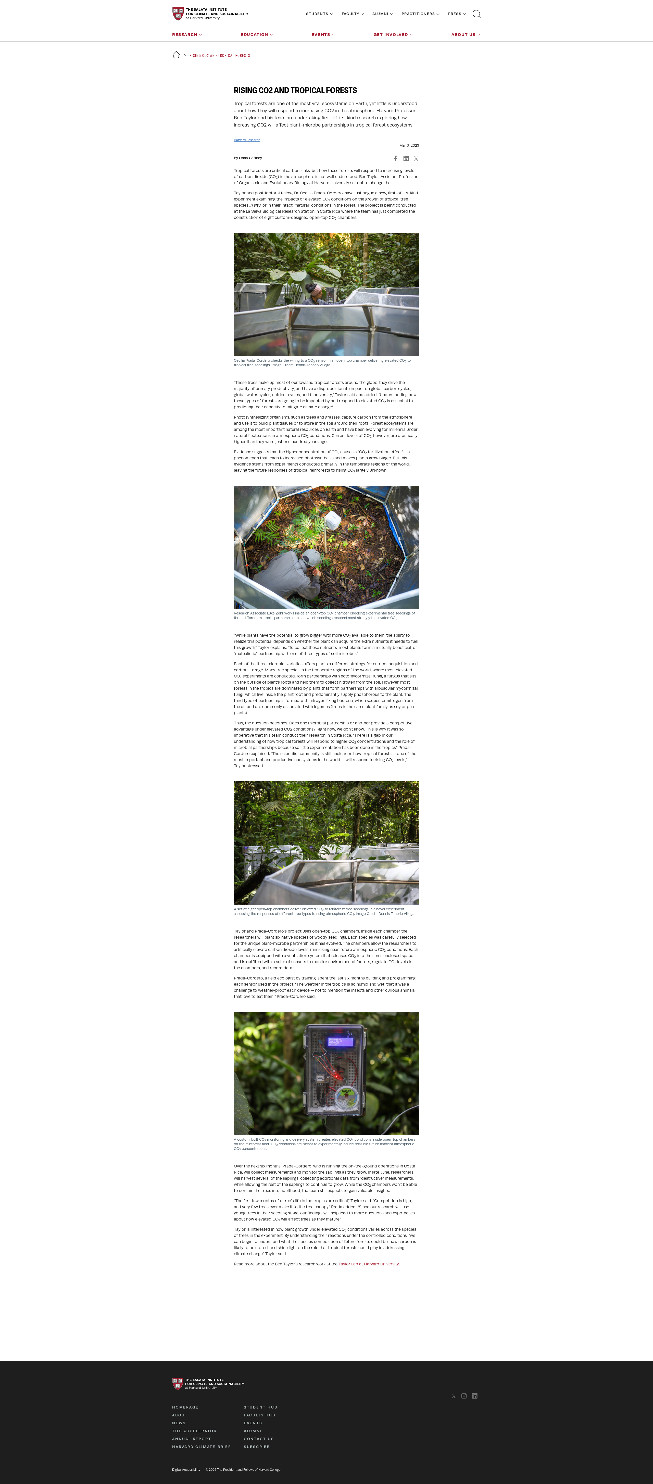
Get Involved (391, 34)
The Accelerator (194, 1431)
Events (321, 34)
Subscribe (257, 1447)
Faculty (350, 14)
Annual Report (191, 1439)
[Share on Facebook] (396, 158)
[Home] (176, 58)
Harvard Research (247, 140)
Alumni (380, 14)
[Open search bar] (477, 14)
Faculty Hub (259, 1415)
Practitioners (418, 14)
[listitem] (455, 1396)
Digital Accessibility (186, 1470)
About (180, 1415)
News (179, 1423)
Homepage (185, 1407)
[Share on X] (416, 158)
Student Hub (261, 1407)
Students (317, 14)
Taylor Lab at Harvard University (368, 1264)
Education (254, 34)
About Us (463, 34)
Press (454, 14)
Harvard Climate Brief (201, 1447)
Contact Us (259, 1439)
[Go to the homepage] (210, 14)
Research (184, 34)
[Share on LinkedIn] (406, 158)
